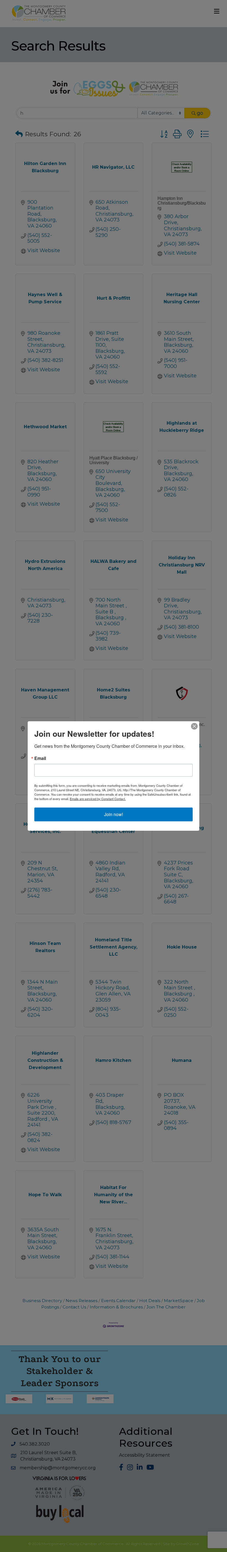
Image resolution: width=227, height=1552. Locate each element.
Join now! (113, 814)
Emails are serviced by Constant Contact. (98, 798)
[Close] (194, 726)
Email (40, 758)
